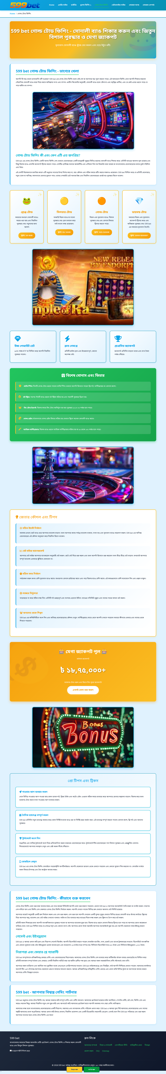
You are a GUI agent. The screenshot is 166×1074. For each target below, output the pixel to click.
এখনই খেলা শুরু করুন (83, 690)
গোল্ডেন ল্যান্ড (134, 5)
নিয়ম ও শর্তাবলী (106, 1045)
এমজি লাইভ (62, 5)
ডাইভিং (74, 5)
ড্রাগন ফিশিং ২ (85, 5)
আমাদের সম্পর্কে (90, 1045)
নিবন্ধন (147, 1045)
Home (51, 5)
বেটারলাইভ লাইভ (118, 5)
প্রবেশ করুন (88, 1051)
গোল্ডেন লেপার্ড (148, 5)
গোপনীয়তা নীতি (121, 1045)
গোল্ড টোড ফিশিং (101, 5)
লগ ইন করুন (91, 1069)
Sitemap (105, 1051)
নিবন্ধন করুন (74, 1069)
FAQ (97, 1051)
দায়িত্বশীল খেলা (136, 1045)
